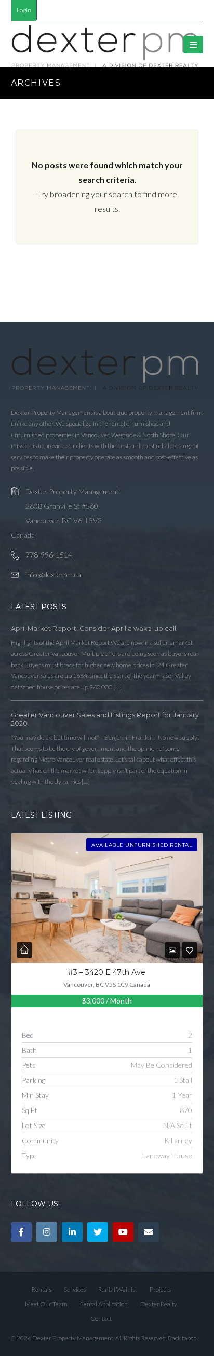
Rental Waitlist (117, 1289)
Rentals (41, 1289)
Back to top (182, 1338)
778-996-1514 (48, 554)
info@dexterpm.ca (53, 574)
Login (24, 10)
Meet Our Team (46, 1304)
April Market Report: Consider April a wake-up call (93, 628)
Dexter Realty (158, 1304)
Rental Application (104, 1304)
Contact (101, 1318)
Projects (160, 1289)
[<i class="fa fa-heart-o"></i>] (189, 950)
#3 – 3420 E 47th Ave (106, 972)
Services (75, 1289)
